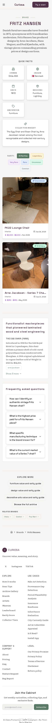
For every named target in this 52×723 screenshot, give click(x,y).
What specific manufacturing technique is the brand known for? (23, 436)
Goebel (19, 517)
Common (25, 168)
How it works (9, 581)
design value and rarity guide (25, 490)
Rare (25, 162)
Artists (5, 600)
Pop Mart (33, 517)
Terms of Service (36, 661)
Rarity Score (8, 615)
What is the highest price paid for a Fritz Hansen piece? (23, 419)
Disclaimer (33, 665)
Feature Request (10, 673)
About (5, 654)
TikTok (29, 566)
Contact (6, 668)
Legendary (37, 156)
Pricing (6, 659)
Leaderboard (8, 610)
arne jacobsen (13, 368)
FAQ (4, 664)
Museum (6, 605)
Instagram (17, 566)
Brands (20, 532)
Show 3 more (12, 373)
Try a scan (40, 4)
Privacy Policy (35, 656)
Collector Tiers (10, 619)
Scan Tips (7, 586)
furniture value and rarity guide (25, 483)
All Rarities (23, 156)
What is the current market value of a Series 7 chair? (24, 452)
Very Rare (14, 162)
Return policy (35, 670)
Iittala (6, 517)
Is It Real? (33, 633)
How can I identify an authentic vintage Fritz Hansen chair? (22, 402)
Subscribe (41, 707)
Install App (33, 638)
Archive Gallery (10, 591)
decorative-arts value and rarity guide (25, 497)
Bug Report (8, 678)
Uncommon (36, 162)
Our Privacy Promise (38, 651)
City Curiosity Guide (38, 620)
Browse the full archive (25, 504)
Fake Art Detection (37, 581)
